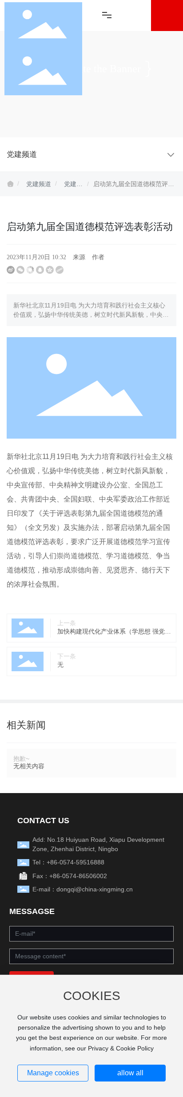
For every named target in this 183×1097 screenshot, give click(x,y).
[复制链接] (60, 270)
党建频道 (38, 183)
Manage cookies (53, 1073)
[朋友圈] (30, 270)
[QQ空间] (50, 270)
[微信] (20, 270)
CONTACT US (43, 820)
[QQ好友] (40, 270)
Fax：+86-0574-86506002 (69, 875)
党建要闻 (73, 184)
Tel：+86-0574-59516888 (68, 862)
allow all (130, 1073)
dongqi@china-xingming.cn (94, 889)
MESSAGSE (32, 911)
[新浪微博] (11, 270)
